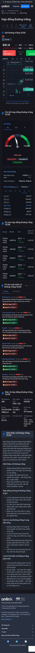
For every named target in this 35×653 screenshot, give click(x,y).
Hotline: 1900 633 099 (26, 1)
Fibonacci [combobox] (24, 187)
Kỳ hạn (11, 26)
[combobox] (6, 39)
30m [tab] (16, 127)
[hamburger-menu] (32, 6)
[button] (17, 625)
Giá (3, 26)
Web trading (17, 1)
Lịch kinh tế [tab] (16, 291)
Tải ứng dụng (8, 1)
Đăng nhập (16, 6)
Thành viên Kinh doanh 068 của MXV (11, 603)
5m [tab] (8, 127)
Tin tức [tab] (5, 291)
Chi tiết (7, 26)
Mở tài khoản (25, 6)
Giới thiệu (30, 26)
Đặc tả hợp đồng (23, 26)
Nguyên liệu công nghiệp (8, 13)
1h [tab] (24, 127)
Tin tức (16, 26)
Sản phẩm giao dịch (13, 10)
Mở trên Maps (6, 619)
